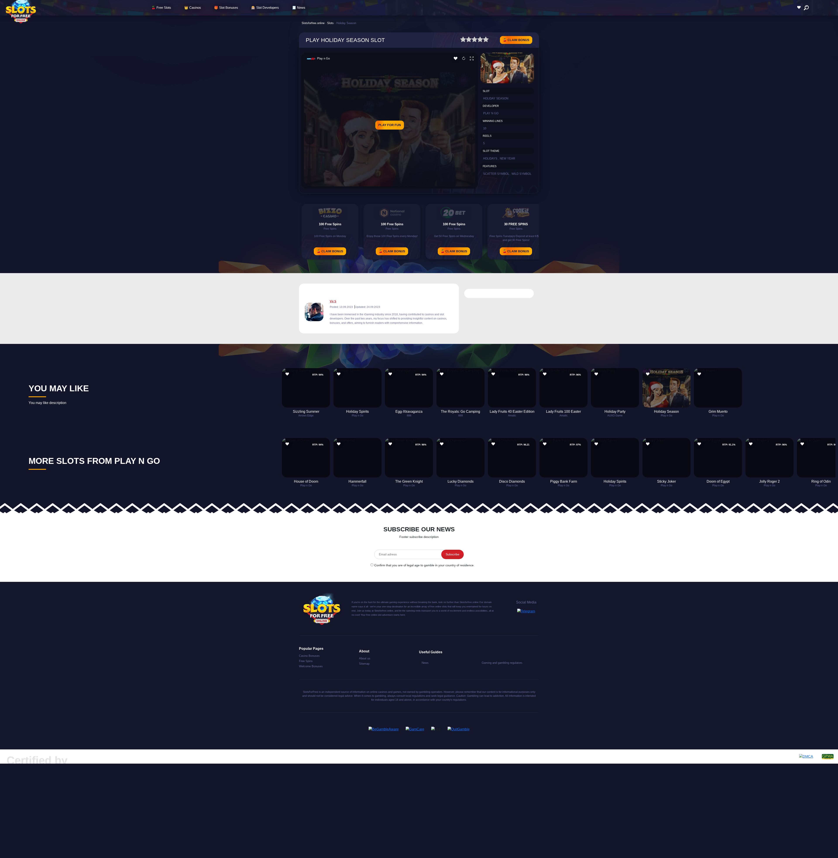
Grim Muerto (718, 411)
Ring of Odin (821, 481)
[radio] (463, 40)
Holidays (490, 158)
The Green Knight (409, 481)
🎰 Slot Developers (265, 7)
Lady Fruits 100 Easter (563, 411)
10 (484, 128)
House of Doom (306, 481)
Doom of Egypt (718, 481)
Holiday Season (666, 411)
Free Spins (306, 661)
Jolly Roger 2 (769, 481)
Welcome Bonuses (311, 666)
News (425, 662)
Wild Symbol (521, 173)
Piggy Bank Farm (563, 481)
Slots (330, 23)
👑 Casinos (192, 7)
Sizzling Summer (306, 411)
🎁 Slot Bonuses (226, 7)
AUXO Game (615, 415)
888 (409, 415)
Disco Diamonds (512, 481)
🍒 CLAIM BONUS (516, 40)
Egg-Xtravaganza (408, 411)
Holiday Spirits (357, 411)
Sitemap (364, 663)
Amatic (512, 415)
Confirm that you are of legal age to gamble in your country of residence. (424, 565)
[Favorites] (800, 7)
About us (364, 658)
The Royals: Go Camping (460, 411)
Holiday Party (614, 411)
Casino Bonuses (309, 655)
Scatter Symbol (496, 173)
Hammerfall (357, 481)
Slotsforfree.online (313, 23)
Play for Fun (389, 125)
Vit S (333, 301)
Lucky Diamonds (461, 481)
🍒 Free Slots (161, 7)
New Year (507, 158)
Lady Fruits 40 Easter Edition (512, 411)
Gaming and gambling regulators (502, 662)
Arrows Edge (306, 415)
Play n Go (323, 58)
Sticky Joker (666, 481)
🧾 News (298, 7)
